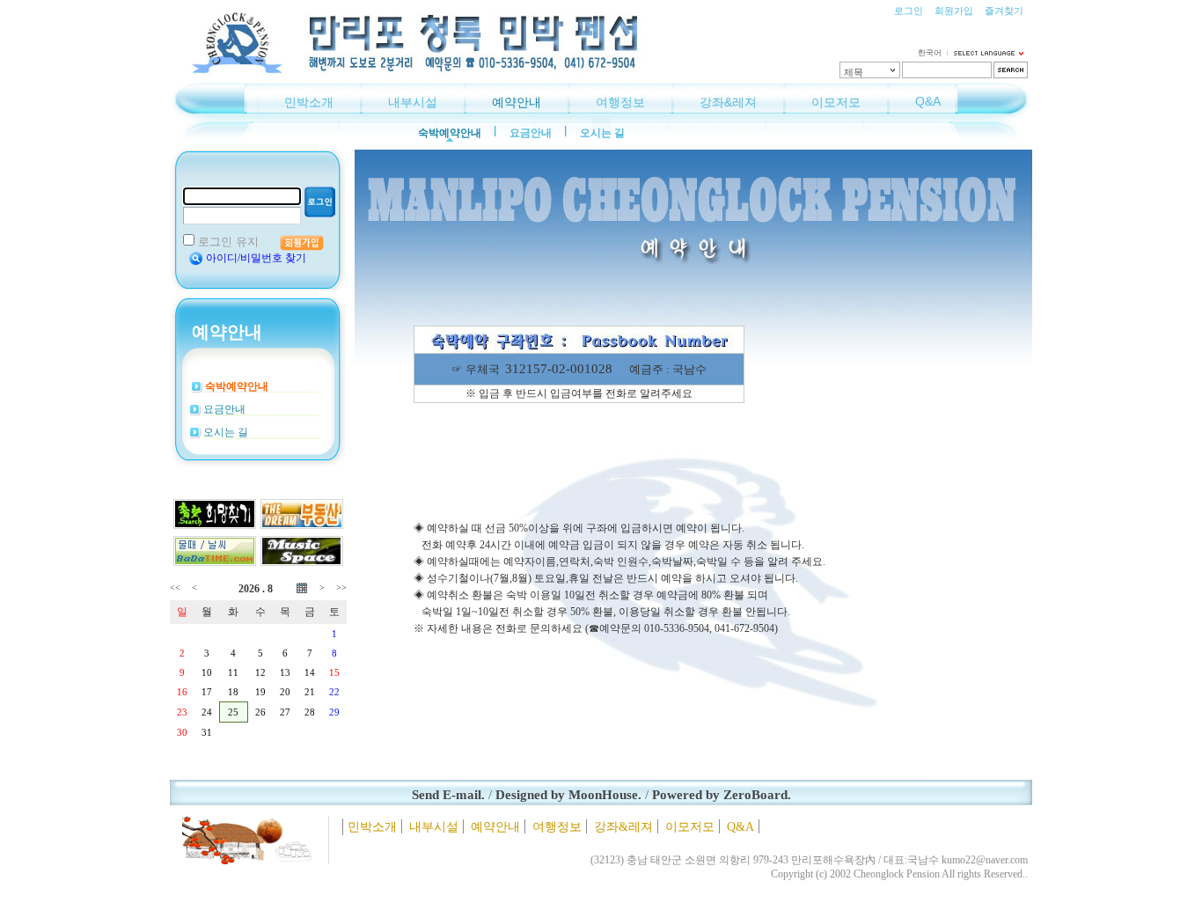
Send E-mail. (448, 795)
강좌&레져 (728, 102)
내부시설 (412, 102)
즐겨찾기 (1004, 10)
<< (175, 587)
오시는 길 (602, 133)
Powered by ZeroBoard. (721, 795)
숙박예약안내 (449, 133)
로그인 (908, 10)
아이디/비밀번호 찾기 (256, 258)
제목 (853, 72)
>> (341, 587)
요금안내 (530, 133)
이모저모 (836, 102)
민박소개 (308, 102)
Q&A (928, 101)
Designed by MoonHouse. (568, 795)
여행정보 (620, 102)
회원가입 (953, 10)
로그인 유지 (228, 241)
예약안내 (516, 102)
